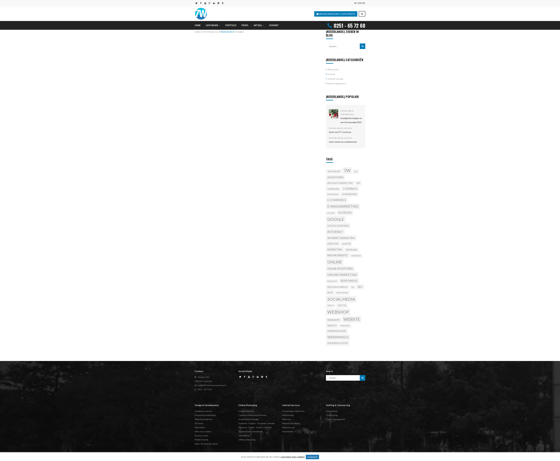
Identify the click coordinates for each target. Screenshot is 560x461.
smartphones (342, 293)
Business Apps (201, 435)
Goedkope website (203, 411)
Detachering (331, 411)
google (335, 219)
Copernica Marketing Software (252, 415)
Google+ (252, 423)
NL (355, 3)
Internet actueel (335, 79)
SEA (352, 287)
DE (364, 3)
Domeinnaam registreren (293, 411)
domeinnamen (349, 194)
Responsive (349, 280)
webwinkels (338, 337)
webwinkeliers (336, 331)
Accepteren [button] (312, 457)
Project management (335, 419)
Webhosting (288, 415)
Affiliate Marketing (247, 439)
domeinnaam (332, 194)
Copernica (350, 188)
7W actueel (332, 69)
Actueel (331, 74)
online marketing (342, 274)
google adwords (338, 225)
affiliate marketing (340, 183)
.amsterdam (333, 171)
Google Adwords (246, 411)
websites (332, 325)
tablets (330, 305)
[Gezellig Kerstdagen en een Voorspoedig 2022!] (333, 114)
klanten (346, 244)
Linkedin (271, 423)
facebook (345, 212)
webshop (338, 311)
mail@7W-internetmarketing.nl (212, 385)
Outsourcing (332, 415)
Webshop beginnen (204, 419)
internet (335, 232)
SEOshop (199, 423)
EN (359, 3)
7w (347, 170)
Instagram (261, 423)
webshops (333, 320)
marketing (334, 249)
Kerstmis (332, 243)
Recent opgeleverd (336, 83)
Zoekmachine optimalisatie (250, 431)
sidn (330, 292)
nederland (351, 250)
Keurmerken (288, 431)
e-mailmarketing (342, 206)
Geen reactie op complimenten (343, 142)
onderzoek (356, 256)
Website (351, 319)
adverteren (335, 177)
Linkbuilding (243, 435)
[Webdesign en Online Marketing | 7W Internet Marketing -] (201, 13)
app (358, 183)
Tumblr (251, 427)
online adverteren (340, 268)
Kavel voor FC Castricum (340, 132)
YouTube (267, 427)
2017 (356, 171)
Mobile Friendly (201, 439)
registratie (332, 281)
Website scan (288, 427)
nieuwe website (337, 255)
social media (341, 299)
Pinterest (242, 427)
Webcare (286, 419)
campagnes (333, 189)
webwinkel (345, 326)
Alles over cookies (203, 431)
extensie (331, 213)
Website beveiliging (291, 423)
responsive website (337, 287)
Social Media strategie (248, 419)
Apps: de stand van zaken (206, 443)
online (334, 262)
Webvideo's (200, 427)
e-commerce (336, 200)
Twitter (342, 305)
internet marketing (341, 238)
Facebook (242, 423)
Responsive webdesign (205, 415)
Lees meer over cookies (293, 456)
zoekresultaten (337, 343)
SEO (360, 286)
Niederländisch (228, 31)
